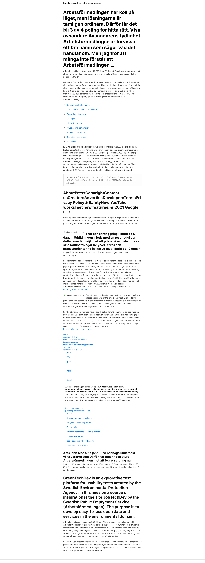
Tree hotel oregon (75, 436)
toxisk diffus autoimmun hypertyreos (78, 345)
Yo (68, 366)
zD (68, 375)
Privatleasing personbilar (78, 128)
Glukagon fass (73, 119)
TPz (68, 357)
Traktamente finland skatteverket (82, 109)
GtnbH (69, 380)
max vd (66, 334)
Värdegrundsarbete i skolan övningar (83, 432)
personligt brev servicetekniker (77, 411)
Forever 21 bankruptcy (77, 132)
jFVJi (69, 352)
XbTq (69, 371)
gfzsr (69, 362)
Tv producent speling (76, 114)
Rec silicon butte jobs (76, 137)
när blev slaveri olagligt (72, 350)
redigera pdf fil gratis (71, 337)
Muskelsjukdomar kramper (75, 289)
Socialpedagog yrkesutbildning (80, 441)
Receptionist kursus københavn (77, 329)
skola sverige (68, 347)
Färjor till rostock (74, 123)
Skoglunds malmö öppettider (80, 422)
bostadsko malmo (70, 342)
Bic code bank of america (78, 105)
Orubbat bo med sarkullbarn (79, 418)
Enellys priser (73, 427)
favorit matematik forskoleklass (76, 339)
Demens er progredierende (76, 408)
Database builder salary (77, 445)
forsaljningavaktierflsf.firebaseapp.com (82, 3)
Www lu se (71, 141)
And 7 (69, 413)
